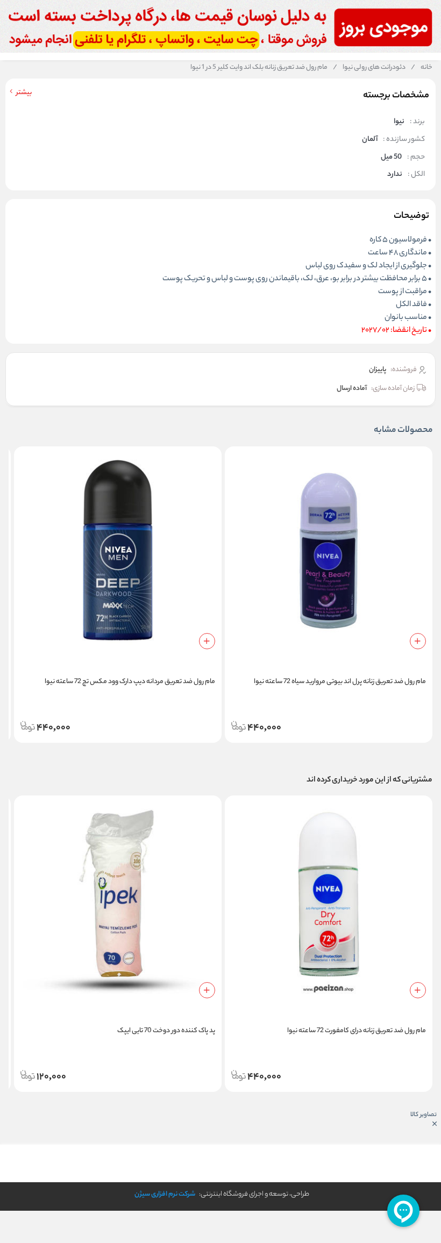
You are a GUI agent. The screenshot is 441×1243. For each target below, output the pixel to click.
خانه (421, 68)
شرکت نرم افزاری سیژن (164, 1194)
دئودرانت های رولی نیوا (369, 68)
